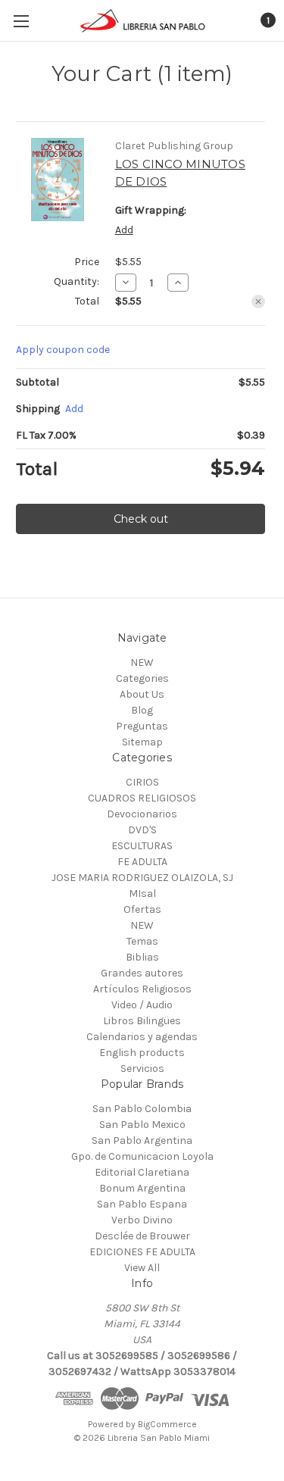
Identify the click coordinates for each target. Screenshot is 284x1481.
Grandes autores (142, 973)
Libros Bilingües (142, 1020)
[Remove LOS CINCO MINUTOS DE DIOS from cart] (258, 301)
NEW (142, 662)
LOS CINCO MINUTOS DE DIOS (180, 173)
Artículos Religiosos (142, 989)
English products (142, 1052)
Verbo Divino (142, 1220)
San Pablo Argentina (142, 1140)
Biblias (142, 957)
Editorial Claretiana (142, 1172)
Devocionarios (142, 814)
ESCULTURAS (142, 845)
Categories (142, 678)
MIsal (142, 893)
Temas (142, 941)
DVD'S (142, 829)
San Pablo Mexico (142, 1124)
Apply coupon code (63, 349)
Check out (141, 519)
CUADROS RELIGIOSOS (142, 798)
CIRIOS (142, 782)
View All (142, 1267)
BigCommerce (167, 1424)
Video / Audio (142, 1004)
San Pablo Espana (142, 1204)
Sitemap (142, 742)
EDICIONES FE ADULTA (142, 1251)
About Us (142, 694)
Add (124, 229)
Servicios (142, 1068)
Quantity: (76, 281)
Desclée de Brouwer (142, 1235)
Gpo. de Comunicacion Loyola (142, 1156)
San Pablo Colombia (142, 1108)
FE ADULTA (142, 861)
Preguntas (142, 726)
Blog (142, 710)
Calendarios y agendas (142, 1036)
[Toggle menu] (21, 21)
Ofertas (142, 909)
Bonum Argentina (142, 1188)
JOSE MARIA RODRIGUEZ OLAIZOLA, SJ (142, 877)
